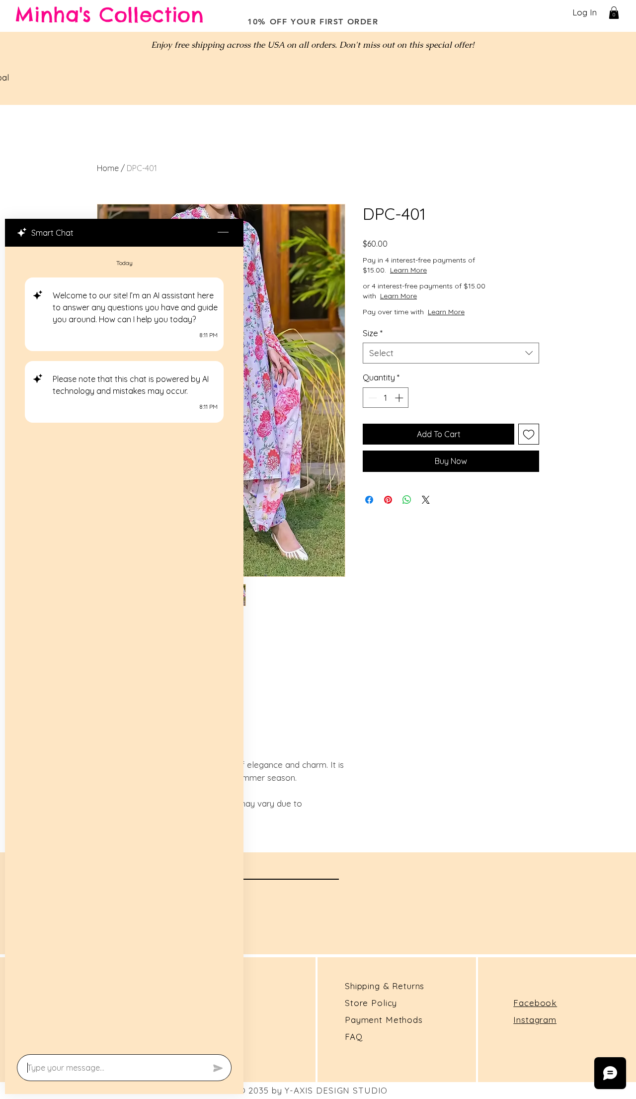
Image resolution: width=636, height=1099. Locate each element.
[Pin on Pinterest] (388, 500)
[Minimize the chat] (223, 233)
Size (373, 333)
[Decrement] (371, 398)
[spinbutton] (386, 398)
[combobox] (451, 353)
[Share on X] (426, 500)
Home (108, 168)
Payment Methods (384, 1019)
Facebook (535, 1003)
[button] (614, 12)
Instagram (534, 1019)
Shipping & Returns (384, 986)
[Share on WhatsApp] (407, 500)
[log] (124, 647)
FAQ (354, 1036)
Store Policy (371, 1003)
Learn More (443, 270)
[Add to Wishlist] (528, 434)
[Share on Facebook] (369, 500)
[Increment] (400, 398)
